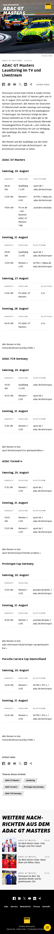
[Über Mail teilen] (14, 84)
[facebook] (14, 899)
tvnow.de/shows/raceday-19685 (17, 348)
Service (14, 906)
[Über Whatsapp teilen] (9, 84)
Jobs (6, 906)
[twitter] (24, 899)
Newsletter (25, 906)
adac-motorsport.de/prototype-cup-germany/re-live (25, 646)
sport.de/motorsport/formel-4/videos (20, 553)
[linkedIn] (34, 899)
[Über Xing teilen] (30, 84)
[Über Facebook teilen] (3, 84)
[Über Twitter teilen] (20, 84)
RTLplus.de (27, 125)
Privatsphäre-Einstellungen (37, 929)
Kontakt (46, 906)
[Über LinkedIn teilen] (25, 84)
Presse (36, 906)
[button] (47, 927)
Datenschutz (21, 929)
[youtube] (29, 899)
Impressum (11, 929)
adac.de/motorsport (32, 145)
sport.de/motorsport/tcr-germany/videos (22, 450)
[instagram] (19, 899)
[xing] (39, 899)
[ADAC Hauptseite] (48, 8)
